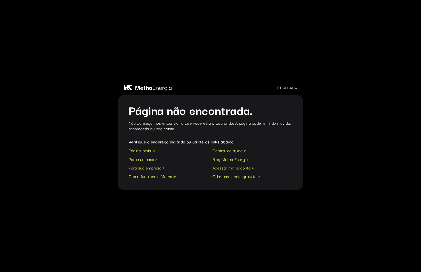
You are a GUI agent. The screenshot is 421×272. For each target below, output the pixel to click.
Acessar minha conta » (233, 168)
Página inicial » (142, 151)
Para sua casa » (143, 159)
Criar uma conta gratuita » (236, 176)
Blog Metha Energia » (231, 159)
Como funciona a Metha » (152, 176)
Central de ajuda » (229, 151)
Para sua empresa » (147, 168)
